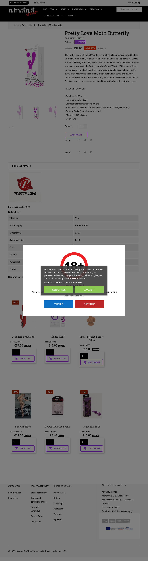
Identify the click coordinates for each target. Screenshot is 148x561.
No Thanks (89, 304)
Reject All (58, 289)
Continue (58, 304)
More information (53, 282)
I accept (89, 289)
